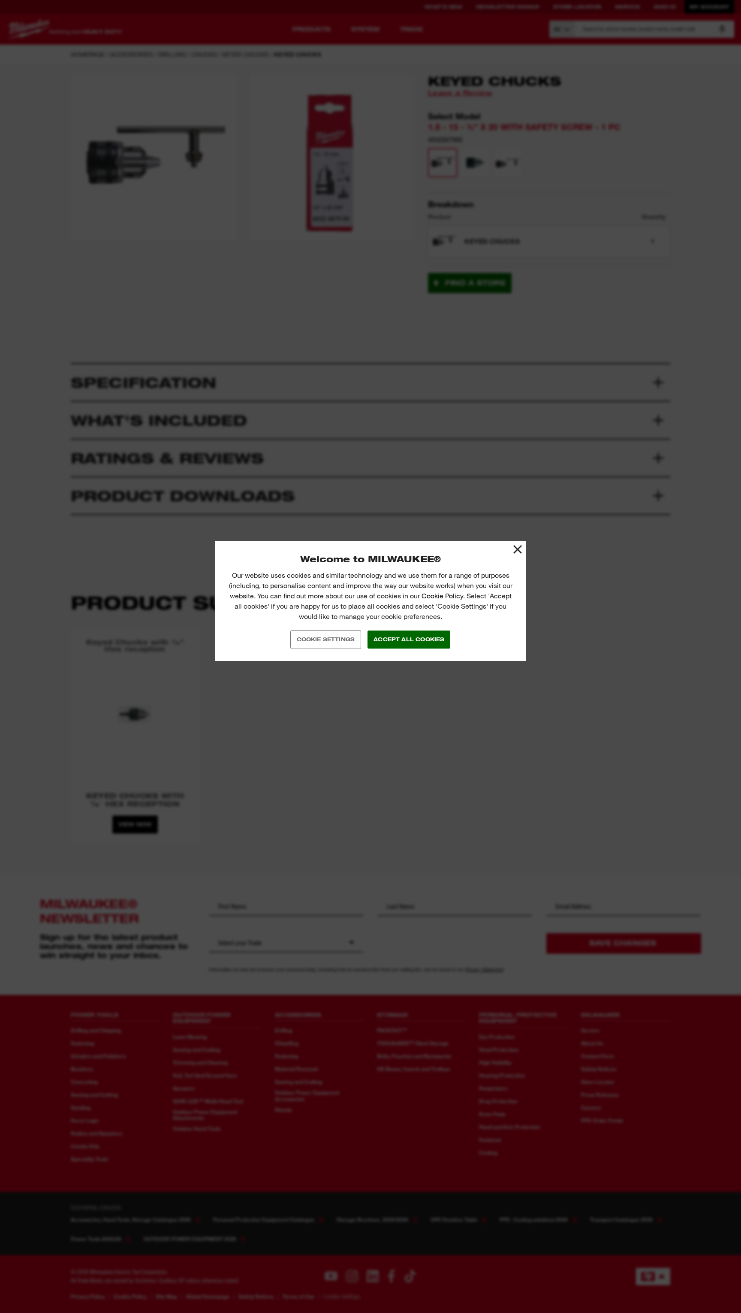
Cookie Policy (442, 596)
